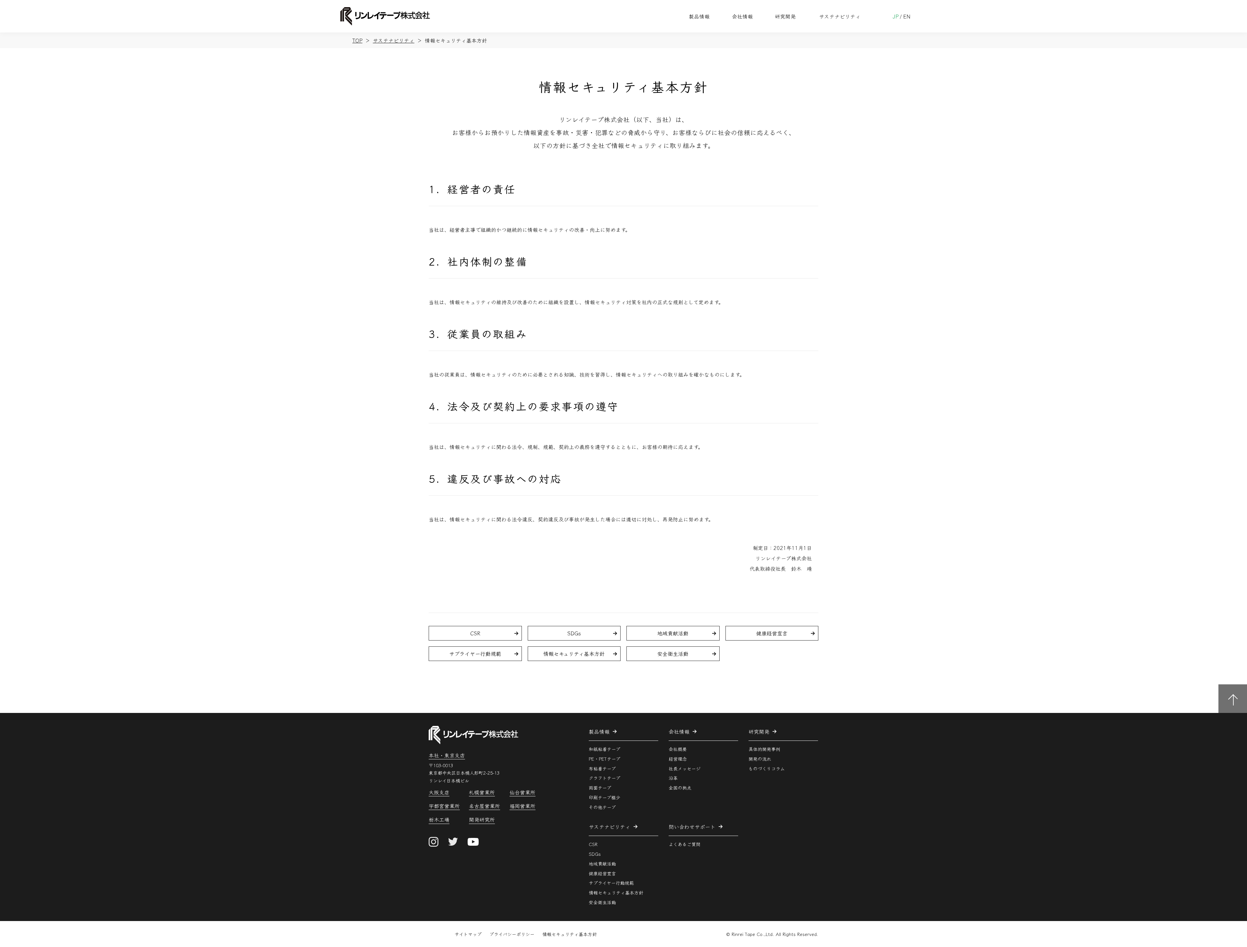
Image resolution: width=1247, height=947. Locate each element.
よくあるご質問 (684, 844)
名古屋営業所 (484, 806)
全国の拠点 (680, 787)
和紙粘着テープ (604, 749)
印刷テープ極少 (604, 797)
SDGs (574, 633)
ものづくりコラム (767, 768)
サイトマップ (468, 934)
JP (896, 16)
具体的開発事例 (764, 749)
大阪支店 (439, 792)
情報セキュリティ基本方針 (574, 653)
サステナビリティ (840, 16)
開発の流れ (760, 758)
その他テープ (602, 807)
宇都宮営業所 (444, 806)
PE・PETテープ (604, 758)
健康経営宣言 (771, 633)
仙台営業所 (522, 792)
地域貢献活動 (672, 633)
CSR (475, 633)
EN (907, 16)
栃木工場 (439, 819)
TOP (357, 40)
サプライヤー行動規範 (475, 653)
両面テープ (600, 787)
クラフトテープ (604, 778)
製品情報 (699, 16)
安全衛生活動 (672, 653)
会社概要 (678, 749)
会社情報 (742, 16)
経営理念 (678, 758)
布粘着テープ (602, 768)
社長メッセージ (684, 768)
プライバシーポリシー (512, 934)
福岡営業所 (522, 806)
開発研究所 (482, 819)
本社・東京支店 (447, 755)
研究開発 (785, 16)
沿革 (673, 778)
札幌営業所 (482, 792)
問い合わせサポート (692, 826)
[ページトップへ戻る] (1232, 698)
